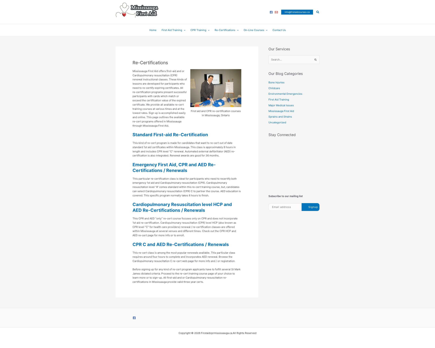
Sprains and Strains (280, 116)
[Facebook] (271, 12)
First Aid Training (172, 30)
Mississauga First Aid (281, 111)
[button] (297, 12)
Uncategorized (277, 122)
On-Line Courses (254, 30)
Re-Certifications (225, 30)
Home (152, 30)
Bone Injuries (276, 82)
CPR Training (198, 30)
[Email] (276, 12)
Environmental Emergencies (285, 93)
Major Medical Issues (281, 105)
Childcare (274, 88)
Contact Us (279, 30)
